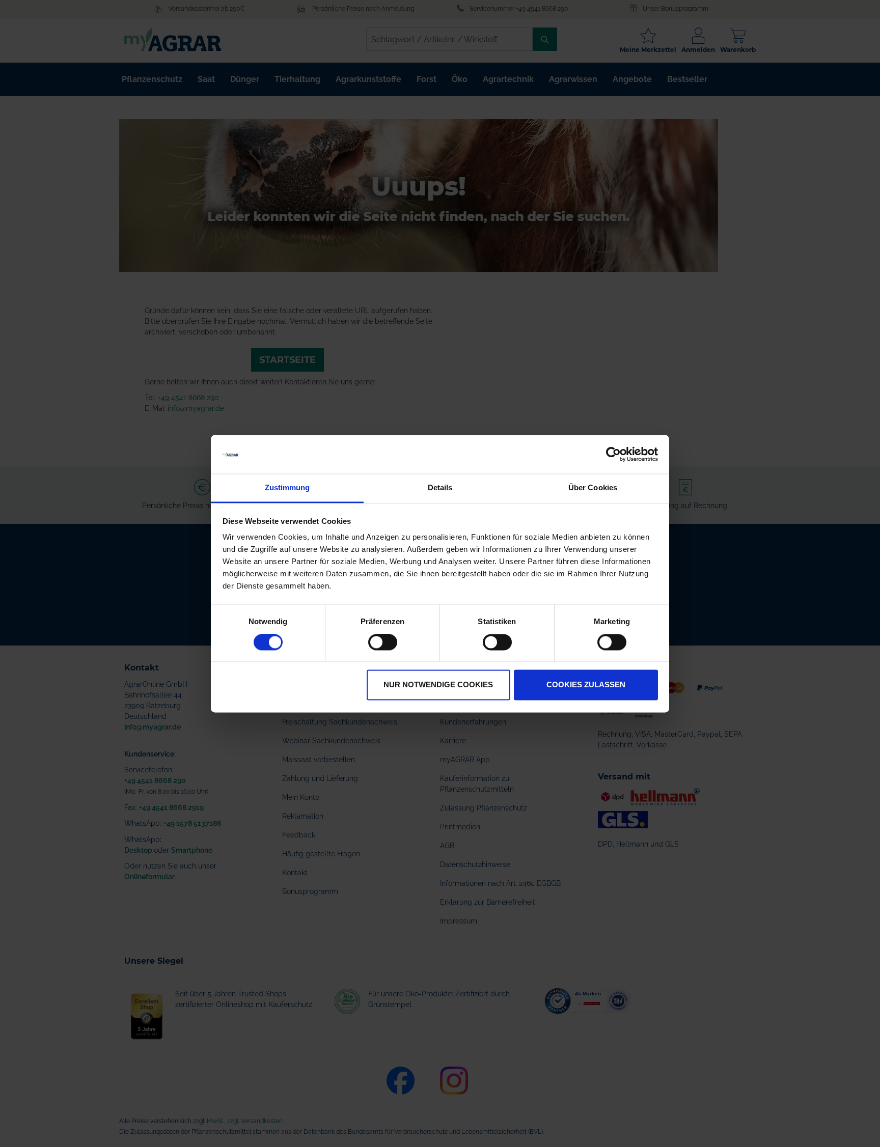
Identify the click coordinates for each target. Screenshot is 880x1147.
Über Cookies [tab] (592, 488)
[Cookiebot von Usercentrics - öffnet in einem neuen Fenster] (613, 454)
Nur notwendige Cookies (438, 685)
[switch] (382, 643)
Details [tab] (440, 488)
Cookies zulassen (585, 685)
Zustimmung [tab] (287, 488)
